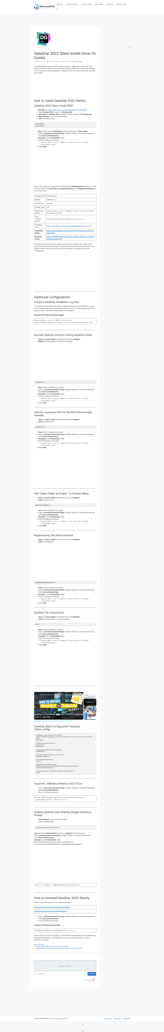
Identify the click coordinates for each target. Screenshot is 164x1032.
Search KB (59, 4)
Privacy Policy (108, 1018)
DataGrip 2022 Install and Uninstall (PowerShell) (52, 907)
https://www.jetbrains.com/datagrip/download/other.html (67, 110)
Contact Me (109, 4)
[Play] (90, 709)
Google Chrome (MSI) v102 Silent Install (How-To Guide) (52, 946)
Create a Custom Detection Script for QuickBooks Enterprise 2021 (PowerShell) (59, 948)
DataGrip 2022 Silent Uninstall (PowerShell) (51, 911)
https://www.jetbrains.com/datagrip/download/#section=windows (69, 226)
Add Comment (91, 973)
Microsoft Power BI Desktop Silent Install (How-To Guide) (58, 695)
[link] (37, 694)
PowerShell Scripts (72, 4)
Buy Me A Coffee (121, 4)
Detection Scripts (86, 4)
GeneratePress (63, 1018)
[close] (82, 1025)
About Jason (99, 4)
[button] (57, 9)
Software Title (40, 944)
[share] (79, 693)
